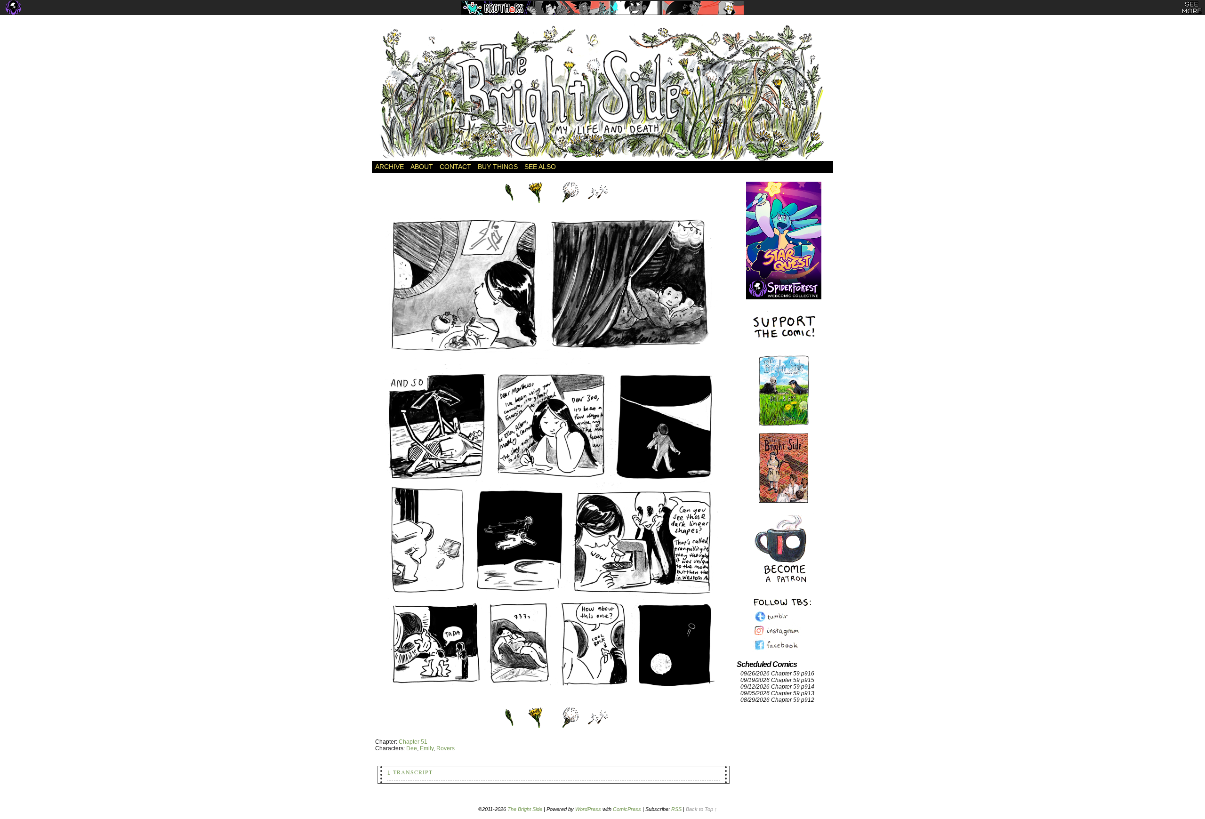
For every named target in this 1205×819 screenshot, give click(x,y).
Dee (411, 748)
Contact (455, 166)
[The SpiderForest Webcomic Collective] (13, 7)
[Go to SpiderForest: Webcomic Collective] (783, 290)
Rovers (445, 748)
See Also (540, 166)
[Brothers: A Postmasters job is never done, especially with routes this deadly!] (602, 8)
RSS (676, 809)
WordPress (588, 809)
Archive (389, 166)
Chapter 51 (413, 742)
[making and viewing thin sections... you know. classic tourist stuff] (553, 702)
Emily (427, 748)
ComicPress (627, 809)
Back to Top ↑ (701, 809)
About (421, 166)
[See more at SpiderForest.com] (1191, 7)
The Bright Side (602, 92)
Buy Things (498, 166)
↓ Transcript (410, 772)
